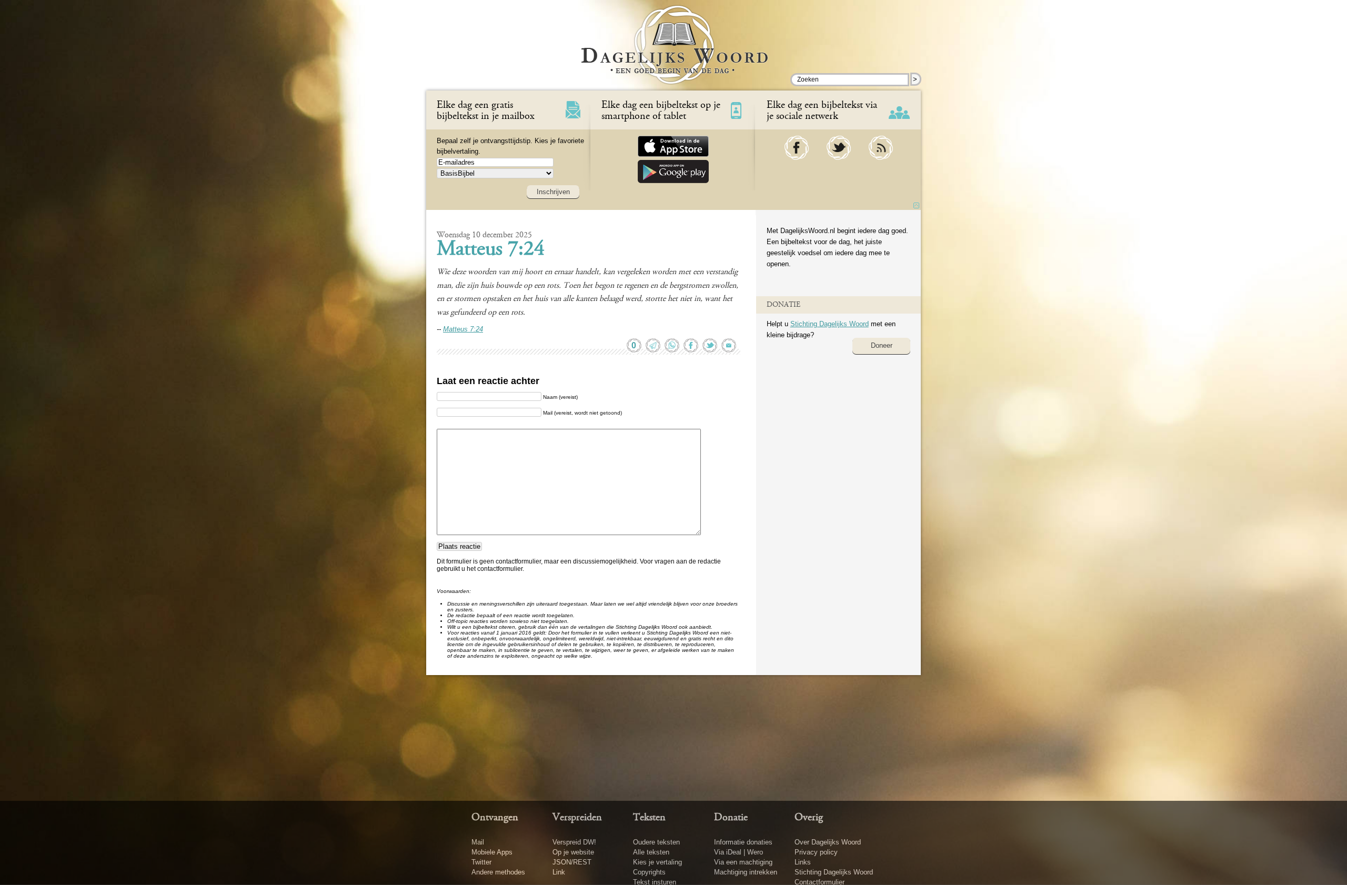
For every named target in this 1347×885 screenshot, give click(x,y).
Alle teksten (651, 852)
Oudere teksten (656, 842)
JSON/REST (571, 862)
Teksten (649, 817)
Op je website (573, 852)
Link (558, 872)
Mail (477, 842)
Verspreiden (577, 817)
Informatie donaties (743, 842)
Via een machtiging (743, 862)
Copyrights (649, 872)
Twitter (481, 862)
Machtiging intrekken (745, 872)
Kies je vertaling (657, 862)
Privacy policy (816, 852)
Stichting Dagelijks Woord (829, 324)
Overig (809, 817)
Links (803, 862)
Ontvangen (494, 817)
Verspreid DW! (574, 842)
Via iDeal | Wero (738, 852)
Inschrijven (553, 192)
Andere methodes (498, 872)
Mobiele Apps (491, 852)
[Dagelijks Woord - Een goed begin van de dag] (674, 52)
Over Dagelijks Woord (828, 842)
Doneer (881, 345)
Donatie (731, 817)
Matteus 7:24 (491, 249)
